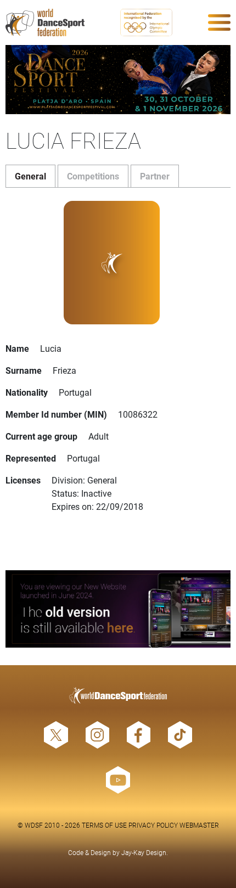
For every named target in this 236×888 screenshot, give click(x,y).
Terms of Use (104, 824)
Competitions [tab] (93, 176)
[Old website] (118, 609)
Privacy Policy (153, 824)
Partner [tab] (155, 176)
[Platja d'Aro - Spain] (118, 79)
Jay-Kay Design (143, 852)
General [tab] (30, 176)
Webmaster (199, 824)
